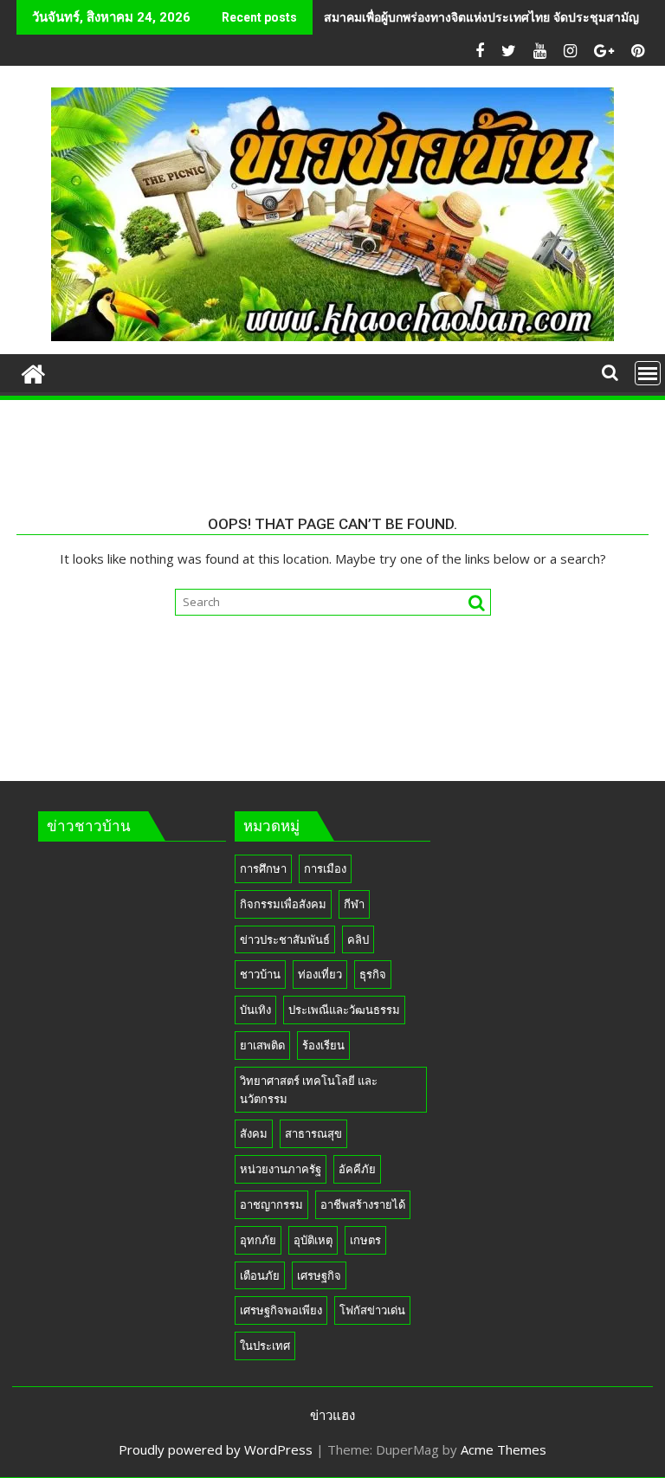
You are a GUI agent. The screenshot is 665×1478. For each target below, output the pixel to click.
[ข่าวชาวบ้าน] (33, 372)
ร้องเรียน (323, 1045)
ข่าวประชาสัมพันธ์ (285, 939)
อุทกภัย (258, 1240)
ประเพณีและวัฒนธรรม (344, 1009)
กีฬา (354, 904)
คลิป (358, 939)
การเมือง (325, 868)
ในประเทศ (265, 1345)
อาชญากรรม (271, 1204)
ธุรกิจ (372, 974)
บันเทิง (255, 1009)
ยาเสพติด (262, 1045)
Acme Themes (503, 1449)
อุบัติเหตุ (313, 1240)
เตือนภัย (260, 1275)
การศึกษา (263, 868)
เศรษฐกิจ (319, 1275)
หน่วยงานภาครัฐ (280, 1169)
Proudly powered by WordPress (216, 1449)
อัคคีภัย (357, 1169)
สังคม (254, 1133)
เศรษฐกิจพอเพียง (281, 1310)
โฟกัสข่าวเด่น (372, 1310)
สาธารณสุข (313, 1133)
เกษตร (365, 1240)
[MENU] (648, 373)
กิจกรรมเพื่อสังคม (283, 904)
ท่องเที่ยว (320, 974)
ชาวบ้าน (260, 974)
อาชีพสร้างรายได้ (362, 1204)
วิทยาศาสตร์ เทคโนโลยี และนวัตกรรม (309, 1090)
